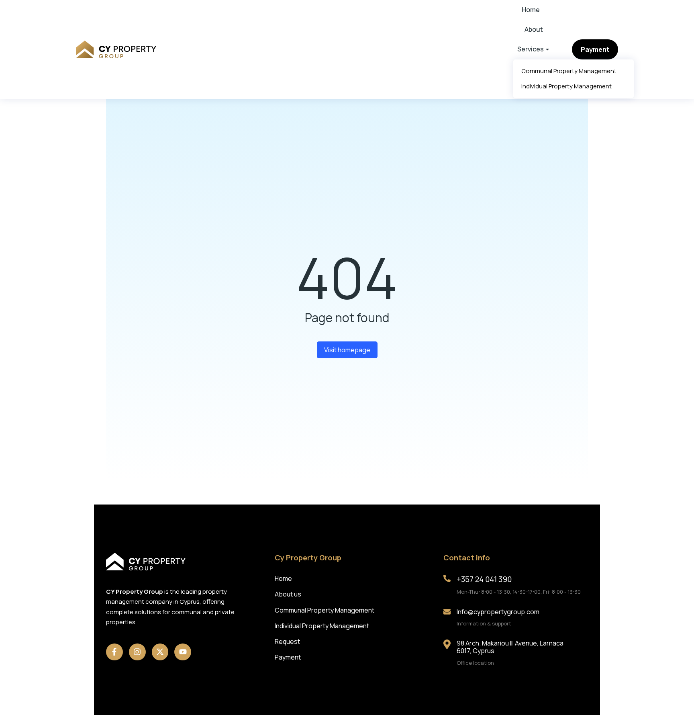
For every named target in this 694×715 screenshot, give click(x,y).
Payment (595, 49)
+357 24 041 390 (484, 579)
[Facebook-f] (114, 652)
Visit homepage (347, 349)
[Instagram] (137, 652)
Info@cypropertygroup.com (498, 611)
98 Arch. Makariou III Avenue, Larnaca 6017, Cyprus (510, 647)
